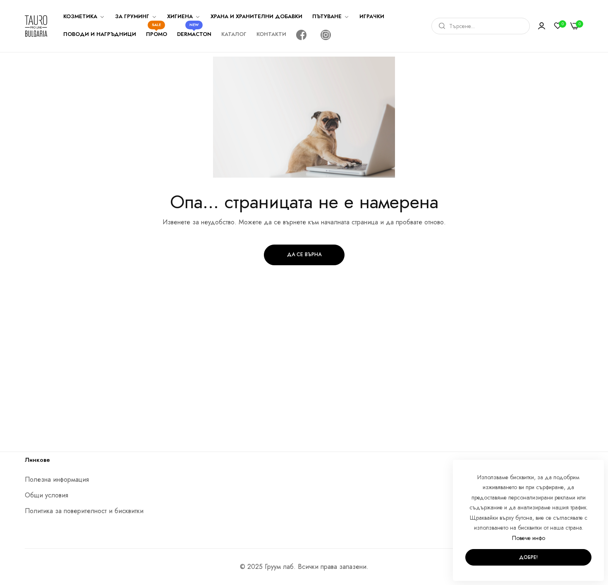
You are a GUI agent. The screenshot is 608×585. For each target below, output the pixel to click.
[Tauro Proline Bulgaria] (36, 26)
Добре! (528, 557)
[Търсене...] (439, 26)
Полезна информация (57, 479)
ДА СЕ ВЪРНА (304, 254)
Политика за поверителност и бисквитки (84, 511)
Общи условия (46, 495)
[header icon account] (541, 26)
